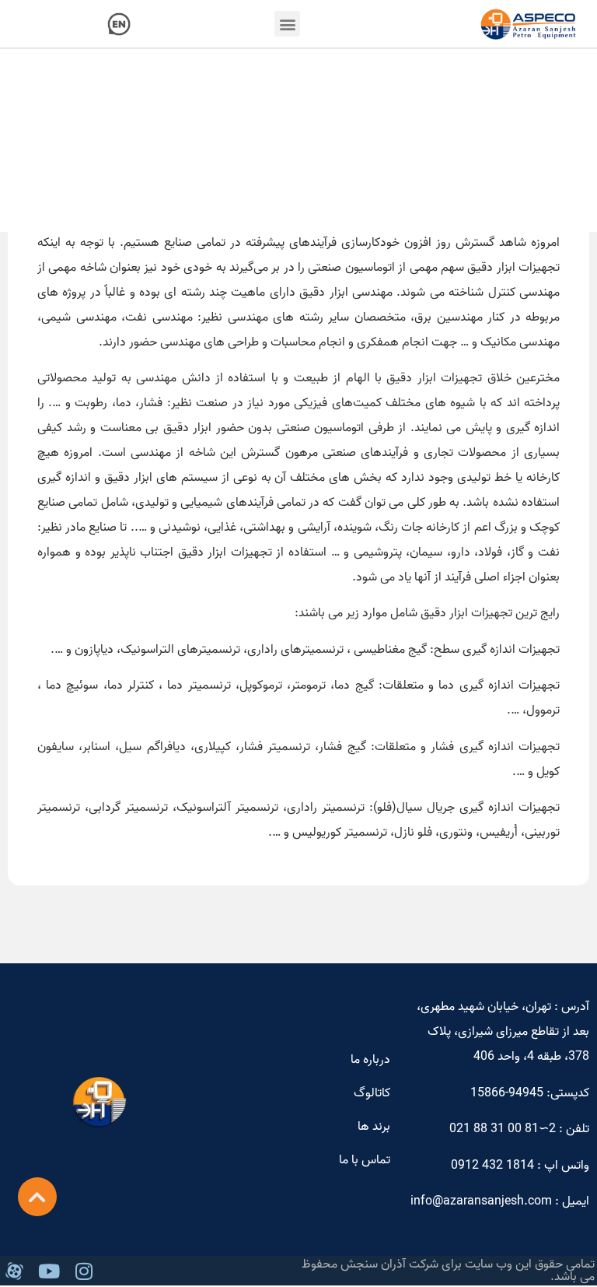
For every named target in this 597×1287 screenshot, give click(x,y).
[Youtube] (49, 1270)
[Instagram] (84, 1270)
